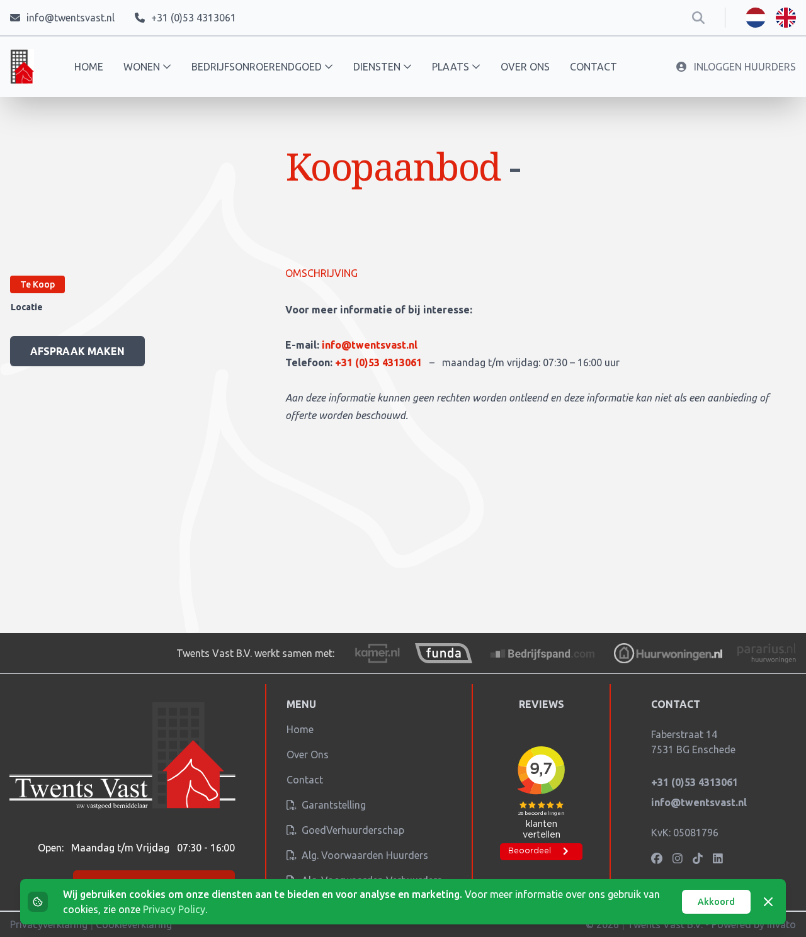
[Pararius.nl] (766, 653)
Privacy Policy (174, 909)
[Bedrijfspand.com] (543, 653)
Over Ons (308, 754)
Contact (593, 66)
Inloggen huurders (743, 66)
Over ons (525, 66)
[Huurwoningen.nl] (668, 653)
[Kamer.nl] (377, 653)
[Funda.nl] (443, 653)
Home (88, 66)
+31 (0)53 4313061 (379, 362)
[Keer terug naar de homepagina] (22, 66)
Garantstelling (332, 805)
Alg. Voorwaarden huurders (363, 855)
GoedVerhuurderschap (351, 830)
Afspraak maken (77, 351)
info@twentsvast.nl (369, 345)
